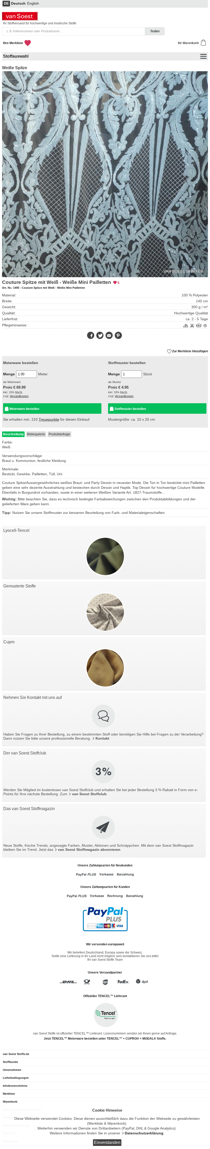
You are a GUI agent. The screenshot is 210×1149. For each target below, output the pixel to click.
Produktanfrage (59, 434)
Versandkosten (19, 396)
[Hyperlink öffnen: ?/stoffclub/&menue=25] (104, 772)
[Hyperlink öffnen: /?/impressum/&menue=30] (104, 716)
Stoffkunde (10, 1061)
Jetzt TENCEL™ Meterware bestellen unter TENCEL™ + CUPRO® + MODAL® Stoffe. (105, 1038)
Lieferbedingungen (16, 1077)
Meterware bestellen (24, 409)
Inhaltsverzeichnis (15, 1085)
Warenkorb (10, 1101)
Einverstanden (107, 1142)
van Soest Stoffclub (89, 794)
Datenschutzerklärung (144, 1133)
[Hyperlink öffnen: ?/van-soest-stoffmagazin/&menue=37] (104, 827)
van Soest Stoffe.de (16, 1053)
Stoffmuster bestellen (130, 409)
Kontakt (102, 738)
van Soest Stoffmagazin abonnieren (89, 850)
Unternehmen (12, 1069)
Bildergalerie (36, 434)
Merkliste (9, 1093)
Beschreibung (13, 434)
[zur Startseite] (21, 19)
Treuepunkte (49, 419)
